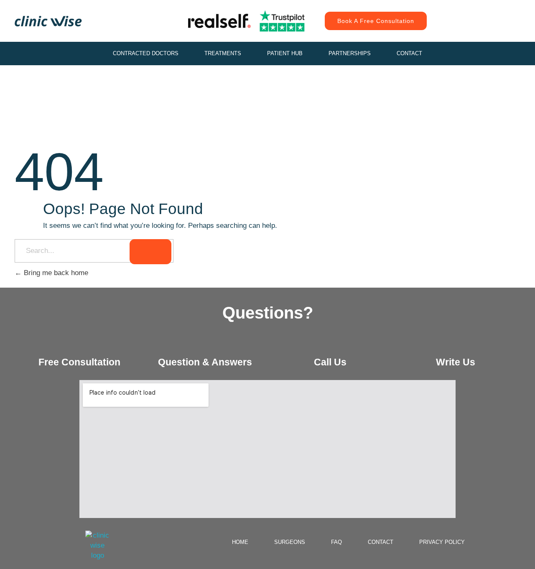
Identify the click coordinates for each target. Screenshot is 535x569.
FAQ (336, 542)
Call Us (330, 362)
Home (240, 542)
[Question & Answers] (204, 344)
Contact (409, 53)
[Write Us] (455, 344)
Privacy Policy (442, 542)
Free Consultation (79, 362)
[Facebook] (480, 12)
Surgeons (289, 542)
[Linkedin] (480, 29)
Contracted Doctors (145, 53)
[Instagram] (461, 12)
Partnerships (350, 53)
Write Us (455, 362)
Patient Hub (285, 53)
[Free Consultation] (79, 344)
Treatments (222, 53)
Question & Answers (205, 362)
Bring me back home (55, 273)
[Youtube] (499, 12)
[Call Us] (330, 344)
